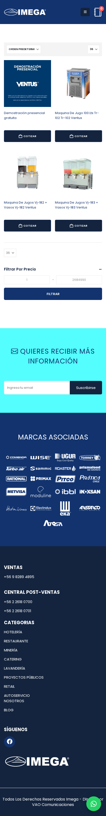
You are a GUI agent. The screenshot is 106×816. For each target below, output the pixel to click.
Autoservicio (17, 695)
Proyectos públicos (24, 677)
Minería (11, 650)
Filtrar (53, 294)
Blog (9, 709)
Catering (13, 659)
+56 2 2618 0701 (17, 610)
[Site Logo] (25, 12)
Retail (9, 686)
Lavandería (14, 668)
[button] (85, 12)
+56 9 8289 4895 (19, 576)
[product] (27, 83)
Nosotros (14, 700)
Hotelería (13, 632)
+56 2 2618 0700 (18, 601)
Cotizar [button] (29, 136)
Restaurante (16, 641)
